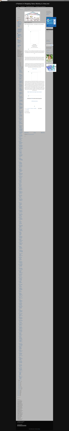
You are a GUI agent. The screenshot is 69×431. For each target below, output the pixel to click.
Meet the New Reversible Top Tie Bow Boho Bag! (20, 31)
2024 (19, 59)
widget (22, 9)
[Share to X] (39, 108)
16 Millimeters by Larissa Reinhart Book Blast (20, 304)
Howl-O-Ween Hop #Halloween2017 (21, 297)
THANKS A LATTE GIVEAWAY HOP (20, 282)
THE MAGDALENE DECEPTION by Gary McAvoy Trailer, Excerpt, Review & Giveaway (20, 24)
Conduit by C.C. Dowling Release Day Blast (21, 93)
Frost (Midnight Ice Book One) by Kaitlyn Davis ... (21, 341)
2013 (19, 393)
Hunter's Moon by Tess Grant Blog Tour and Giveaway (20, 279)
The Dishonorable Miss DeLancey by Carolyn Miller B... (21, 112)
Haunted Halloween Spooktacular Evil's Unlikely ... (21, 159)
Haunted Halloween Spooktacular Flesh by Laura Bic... (21, 301)
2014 (19, 392)
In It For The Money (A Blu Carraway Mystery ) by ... (21, 200)
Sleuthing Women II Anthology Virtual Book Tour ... (20, 247)
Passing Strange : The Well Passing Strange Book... (20, 233)
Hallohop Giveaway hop (20, 291)
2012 (19, 394)
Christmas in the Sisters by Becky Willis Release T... (21, 146)
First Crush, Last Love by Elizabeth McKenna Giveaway (21, 126)
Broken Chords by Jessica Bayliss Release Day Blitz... (21, 314)
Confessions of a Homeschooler (20, 29)
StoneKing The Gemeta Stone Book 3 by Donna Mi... (21, 192)
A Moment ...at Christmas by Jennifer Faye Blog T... (21, 244)
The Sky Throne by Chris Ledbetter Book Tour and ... (20, 223)
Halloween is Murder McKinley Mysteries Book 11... (20, 347)
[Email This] (38, 108)
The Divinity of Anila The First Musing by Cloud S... (21, 262)
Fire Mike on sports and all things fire (19, 35)
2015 (19, 391)
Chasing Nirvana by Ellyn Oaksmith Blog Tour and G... (20, 185)
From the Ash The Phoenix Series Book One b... (20, 136)
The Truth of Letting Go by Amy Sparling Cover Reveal (21, 251)
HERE (31, 98)
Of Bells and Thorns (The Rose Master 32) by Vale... (21, 344)
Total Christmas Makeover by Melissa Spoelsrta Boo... (21, 226)
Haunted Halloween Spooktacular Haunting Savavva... (21, 170)
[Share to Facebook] (40, 108)
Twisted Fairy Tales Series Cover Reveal (21, 269)
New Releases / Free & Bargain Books (41, 6)
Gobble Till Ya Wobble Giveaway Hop (20, 78)
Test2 (19, 95)
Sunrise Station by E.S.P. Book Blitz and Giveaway (21, 275)
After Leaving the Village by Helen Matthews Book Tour (21, 215)
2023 (19, 60)
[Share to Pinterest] (41, 108)
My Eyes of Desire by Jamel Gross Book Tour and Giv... (20, 85)
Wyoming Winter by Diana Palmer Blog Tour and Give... (21, 142)
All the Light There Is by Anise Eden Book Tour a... (20, 362)
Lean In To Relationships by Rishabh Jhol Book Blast (21, 107)
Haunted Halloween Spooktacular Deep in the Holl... (21, 104)
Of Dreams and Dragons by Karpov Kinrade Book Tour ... (21, 82)
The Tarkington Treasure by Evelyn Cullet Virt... (21, 101)
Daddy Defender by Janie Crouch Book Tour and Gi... (21, 174)
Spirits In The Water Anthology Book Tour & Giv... (20, 122)
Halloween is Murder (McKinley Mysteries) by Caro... (21, 294)
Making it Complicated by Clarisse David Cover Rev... (20, 311)
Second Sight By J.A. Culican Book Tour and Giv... (21, 97)
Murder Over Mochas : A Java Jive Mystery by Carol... (20, 119)
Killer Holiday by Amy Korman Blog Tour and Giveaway (21, 149)
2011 (19, 395)
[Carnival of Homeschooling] (49, 62)
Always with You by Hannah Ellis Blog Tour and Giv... (21, 307)
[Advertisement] (30, 142)
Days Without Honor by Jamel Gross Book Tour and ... (20, 189)
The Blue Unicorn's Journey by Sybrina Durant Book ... (20, 71)
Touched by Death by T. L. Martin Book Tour (20, 152)
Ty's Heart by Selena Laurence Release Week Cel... (20, 181)
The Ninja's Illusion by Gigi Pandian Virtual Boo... (21, 289)
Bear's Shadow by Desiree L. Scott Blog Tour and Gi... (21, 265)
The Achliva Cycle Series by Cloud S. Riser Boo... (20, 237)
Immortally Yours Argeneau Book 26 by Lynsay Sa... (20, 337)
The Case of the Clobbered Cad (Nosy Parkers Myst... (20, 204)
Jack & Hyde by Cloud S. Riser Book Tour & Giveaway (21, 177)
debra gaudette (48, 41)
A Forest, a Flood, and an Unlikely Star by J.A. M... (20, 115)
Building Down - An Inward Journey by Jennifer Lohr (21, 230)
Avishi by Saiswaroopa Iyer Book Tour (21, 351)
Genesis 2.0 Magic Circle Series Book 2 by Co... (20, 318)
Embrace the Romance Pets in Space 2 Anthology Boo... (20, 259)
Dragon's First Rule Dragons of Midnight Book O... (20, 377)
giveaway (28, 109)
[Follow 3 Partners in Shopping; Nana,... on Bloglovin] (49, 45)
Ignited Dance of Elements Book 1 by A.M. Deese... (21, 330)
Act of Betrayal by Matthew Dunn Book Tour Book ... (21, 130)
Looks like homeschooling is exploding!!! (20, 42)
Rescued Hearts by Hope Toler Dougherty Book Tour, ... (21, 163)
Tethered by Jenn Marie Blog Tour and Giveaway (20, 365)
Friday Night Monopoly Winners (30, 6)
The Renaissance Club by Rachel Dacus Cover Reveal (21, 254)
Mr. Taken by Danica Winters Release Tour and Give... (21, 271)
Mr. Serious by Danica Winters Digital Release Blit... (20, 373)
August (20, 381)
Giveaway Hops (22, 6)
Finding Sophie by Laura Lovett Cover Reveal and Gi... (21, 211)
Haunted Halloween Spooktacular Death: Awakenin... (21, 358)
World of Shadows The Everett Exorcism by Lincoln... (20, 75)
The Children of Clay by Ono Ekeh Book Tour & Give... (21, 155)
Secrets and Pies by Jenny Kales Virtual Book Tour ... (20, 218)
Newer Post (27, 132)
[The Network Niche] (51, 26)
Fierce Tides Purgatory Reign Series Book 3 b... (21, 327)
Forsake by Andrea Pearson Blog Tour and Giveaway (21, 240)
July (19, 382)
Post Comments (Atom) (31, 134)
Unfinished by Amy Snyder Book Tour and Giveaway (20, 166)
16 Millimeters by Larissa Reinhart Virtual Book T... (20, 207)
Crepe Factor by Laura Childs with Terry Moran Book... (20, 369)
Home (18, 6)
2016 (19, 390)
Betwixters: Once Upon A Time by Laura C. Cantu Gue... (21, 139)
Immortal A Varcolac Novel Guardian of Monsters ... (20, 334)
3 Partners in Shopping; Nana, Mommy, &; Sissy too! (32, 3)
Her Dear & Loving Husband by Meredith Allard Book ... (20, 90)
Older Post (42, 132)
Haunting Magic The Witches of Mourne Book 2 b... (21, 133)
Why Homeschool (19, 40)
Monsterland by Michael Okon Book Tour (21, 324)
